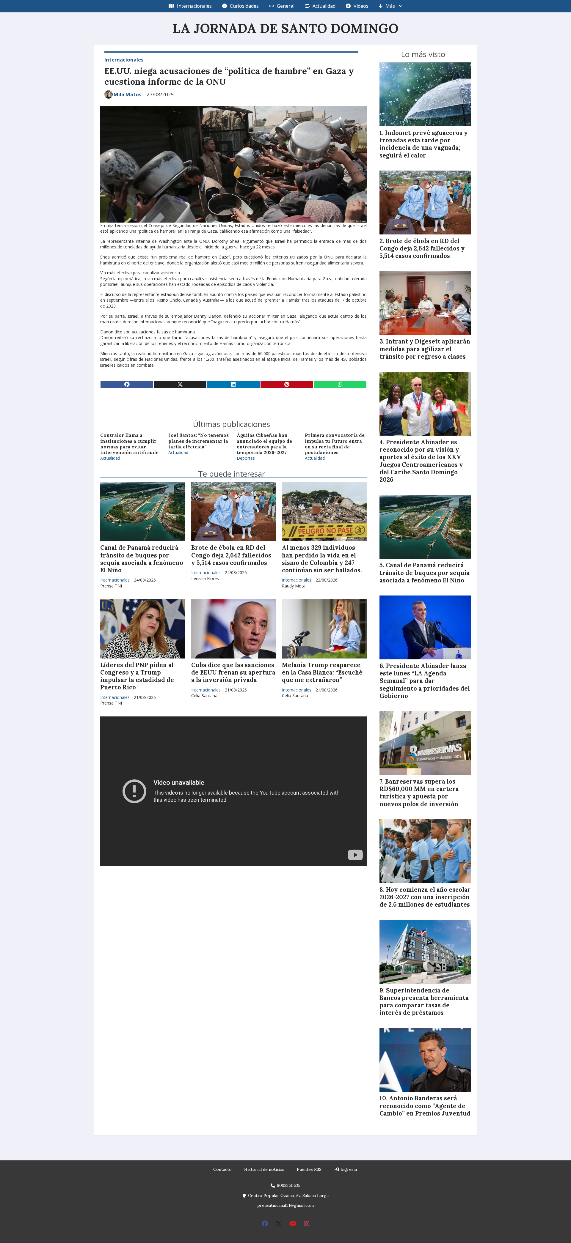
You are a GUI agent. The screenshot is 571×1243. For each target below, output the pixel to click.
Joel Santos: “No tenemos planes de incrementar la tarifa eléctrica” (198, 441)
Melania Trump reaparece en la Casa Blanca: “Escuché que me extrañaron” (322, 672)
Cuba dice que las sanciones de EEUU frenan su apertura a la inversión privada (233, 672)
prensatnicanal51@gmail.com (285, 1205)
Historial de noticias (264, 1169)
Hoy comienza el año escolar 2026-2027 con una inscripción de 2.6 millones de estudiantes (425, 897)
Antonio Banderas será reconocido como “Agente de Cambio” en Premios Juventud (424, 1105)
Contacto (222, 1169)
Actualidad (324, 6)
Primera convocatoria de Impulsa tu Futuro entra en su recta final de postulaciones (335, 443)
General (285, 6)
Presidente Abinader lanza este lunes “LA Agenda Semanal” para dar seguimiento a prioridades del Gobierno (424, 681)
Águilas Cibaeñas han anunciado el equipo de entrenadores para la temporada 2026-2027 (264, 443)
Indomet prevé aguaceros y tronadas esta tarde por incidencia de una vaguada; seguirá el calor (423, 144)
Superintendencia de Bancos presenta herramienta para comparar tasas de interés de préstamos (424, 1002)
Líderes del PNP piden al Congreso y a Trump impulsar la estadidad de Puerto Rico (137, 676)
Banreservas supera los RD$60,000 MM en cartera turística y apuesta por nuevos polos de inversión (419, 793)
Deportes (246, 458)
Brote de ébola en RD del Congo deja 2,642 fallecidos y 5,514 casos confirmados (231, 555)
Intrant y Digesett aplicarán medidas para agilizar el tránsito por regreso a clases (424, 349)
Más (390, 6)
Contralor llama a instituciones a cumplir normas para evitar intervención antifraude (129, 443)
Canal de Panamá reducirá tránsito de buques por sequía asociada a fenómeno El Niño (141, 559)
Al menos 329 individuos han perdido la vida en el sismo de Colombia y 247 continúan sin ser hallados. (322, 559)
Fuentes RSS (309, 1169)
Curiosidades (244, 6)
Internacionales (194, 6)
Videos (361, 6)
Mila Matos (128, 94)
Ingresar (348, 1169)
